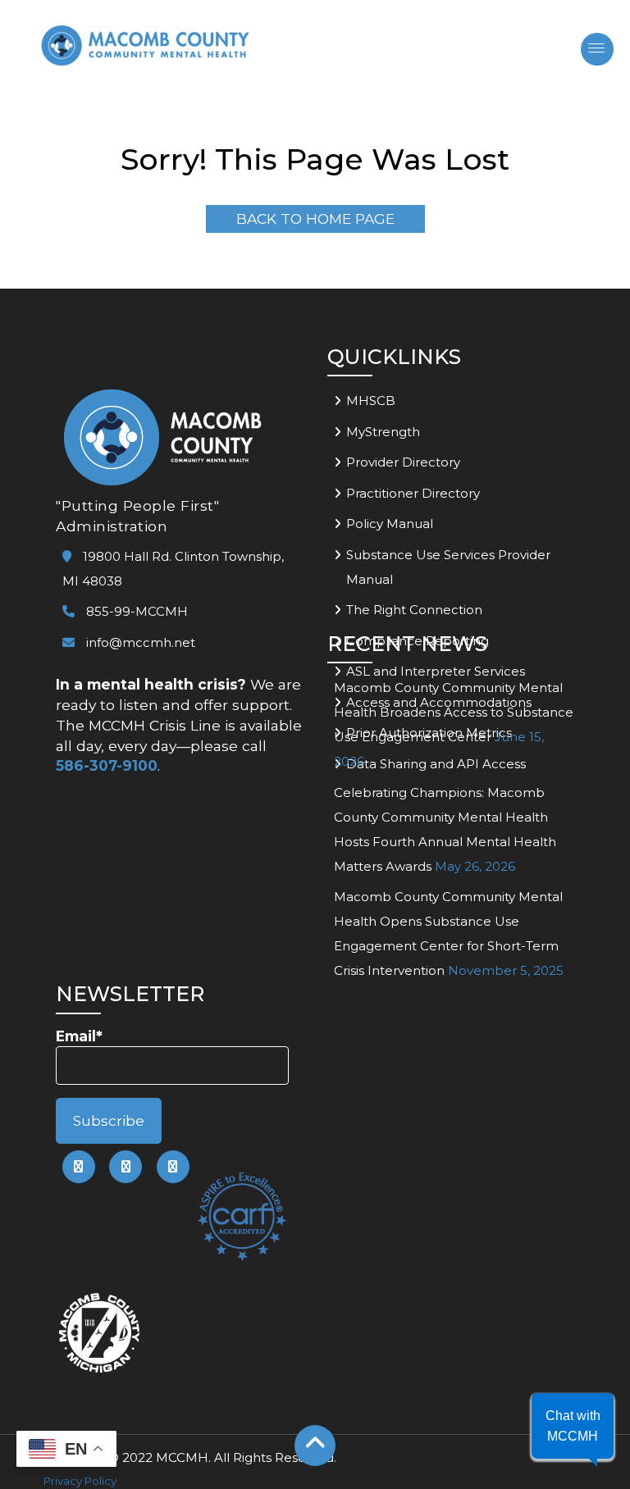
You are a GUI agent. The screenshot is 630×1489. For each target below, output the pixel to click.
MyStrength (383, 431)
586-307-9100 (107, 765)
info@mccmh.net (140, 642)
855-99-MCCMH (135, 611)
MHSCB (370, 400)
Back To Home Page (315, 218)
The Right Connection (414, 609)
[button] (573, 1426)
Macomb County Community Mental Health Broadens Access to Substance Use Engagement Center (453, 712)
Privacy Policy (79, 1480)
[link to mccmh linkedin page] (125, 1166)
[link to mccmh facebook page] (78, 1166)
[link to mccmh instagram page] (173, 1166)
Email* (79, 1036)
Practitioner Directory (413, 493)
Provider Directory (403, 462)
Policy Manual (389, 523)
